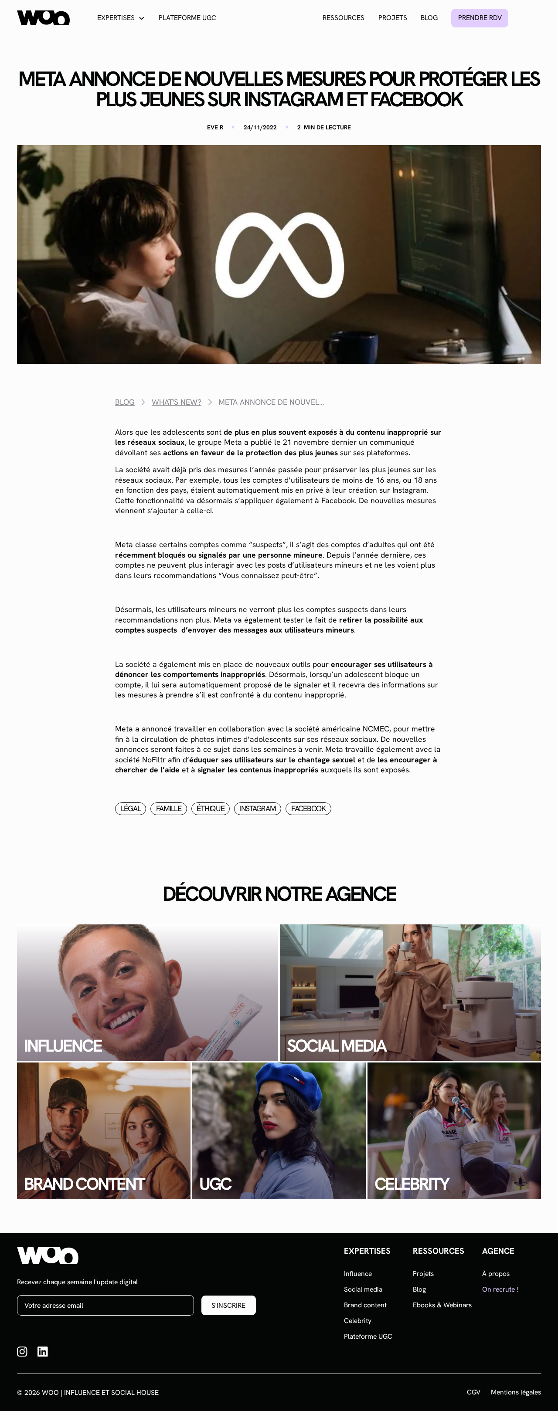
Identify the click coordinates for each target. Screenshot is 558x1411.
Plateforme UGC (187, 17)
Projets (392, 17)
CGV (473, 1392)
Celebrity (357, 1320)
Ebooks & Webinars (442, 1304)
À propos (496, 1273)
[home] (43, 17)
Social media (363, 1289)
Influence (358, 1273)
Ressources (343, 17)
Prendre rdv (480, 17)
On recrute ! (500, 1289)
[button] (121, 18)
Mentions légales (516, 1392)
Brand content (365, 1304)
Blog (429, 17)
